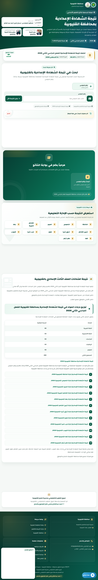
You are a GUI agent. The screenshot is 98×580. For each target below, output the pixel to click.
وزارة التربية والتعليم (38, 529)
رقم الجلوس (82, 94)
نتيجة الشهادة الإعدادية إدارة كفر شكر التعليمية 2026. (69, 443)
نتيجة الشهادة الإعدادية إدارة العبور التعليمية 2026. (70, 386)
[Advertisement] (18, 564)
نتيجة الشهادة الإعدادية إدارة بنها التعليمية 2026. (71, 399)
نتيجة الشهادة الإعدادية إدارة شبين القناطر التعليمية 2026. (68, 405)
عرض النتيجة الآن (12, 98)
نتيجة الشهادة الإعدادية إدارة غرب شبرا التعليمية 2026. (69, 424)
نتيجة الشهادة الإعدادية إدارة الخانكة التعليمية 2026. (69, 374)
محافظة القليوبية (38, 533)
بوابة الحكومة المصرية (37, 525)
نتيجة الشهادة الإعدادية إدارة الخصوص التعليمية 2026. (69, 380)
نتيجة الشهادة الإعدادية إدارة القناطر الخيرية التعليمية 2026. (67, 393)
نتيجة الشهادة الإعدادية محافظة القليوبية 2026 (76, 361)
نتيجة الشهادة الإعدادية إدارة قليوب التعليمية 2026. (70, 430)
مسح (8, 113)
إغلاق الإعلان (28, 550)
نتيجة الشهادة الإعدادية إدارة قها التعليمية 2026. (71, 436)
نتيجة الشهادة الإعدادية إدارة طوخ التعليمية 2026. (70, 418)
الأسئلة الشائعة (39, 547)
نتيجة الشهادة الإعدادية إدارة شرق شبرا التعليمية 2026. (69, 411)
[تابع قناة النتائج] (89, 575)
